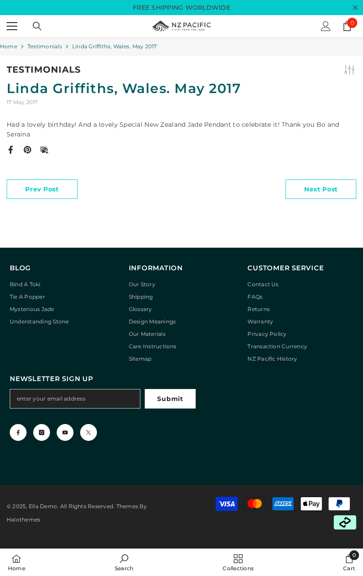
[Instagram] (41, 432)
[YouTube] (65, 432)
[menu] (12, 26)
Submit (170, 399)
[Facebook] (11, 149)
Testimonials (44, 46)
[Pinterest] (27, 149)
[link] (124, 562)
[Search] (37, 26)
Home (8, 46)
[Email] (44, 149)
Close (355, 7)
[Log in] (326, 26)
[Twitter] (88, 432)
